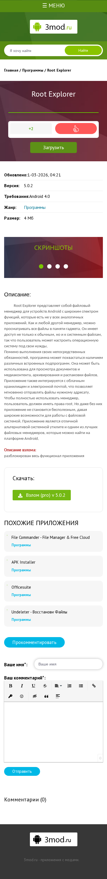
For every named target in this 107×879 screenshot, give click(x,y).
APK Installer (23, 562)
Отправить (22, 771)
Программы (35, 207)
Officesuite (21, 587)
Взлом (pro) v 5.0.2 (44, 495)
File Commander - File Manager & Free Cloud (51, 537)
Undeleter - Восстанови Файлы (39, 612)
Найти (83, 50)
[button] (41, 266)
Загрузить (53, 147)
